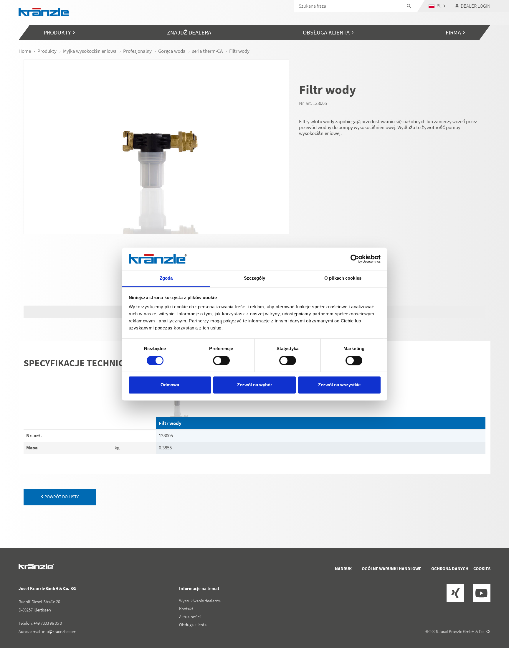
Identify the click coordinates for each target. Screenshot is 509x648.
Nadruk (343, 568)
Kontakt (186, 608)
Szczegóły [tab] (254, 278)
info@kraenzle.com (59, 631)
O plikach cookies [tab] (342, 278)
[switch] (221, 360)
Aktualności (190, 616)
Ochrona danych (449, 568)
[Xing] (455, 593)
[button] (437, 5)
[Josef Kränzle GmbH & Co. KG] (44, 11)
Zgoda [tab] (166, 278)
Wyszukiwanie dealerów (200, 601)
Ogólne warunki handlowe (391, 568)
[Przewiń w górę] (489, 618)
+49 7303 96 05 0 (48, 623)
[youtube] (481, 593)
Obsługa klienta (192, 624)
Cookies (481, 568)
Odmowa (170, 385)
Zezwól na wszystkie (339, 385)
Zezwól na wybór (254, 385)
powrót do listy (61, 496)
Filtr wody (170, 423)
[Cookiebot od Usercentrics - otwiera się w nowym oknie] (355, 258)
